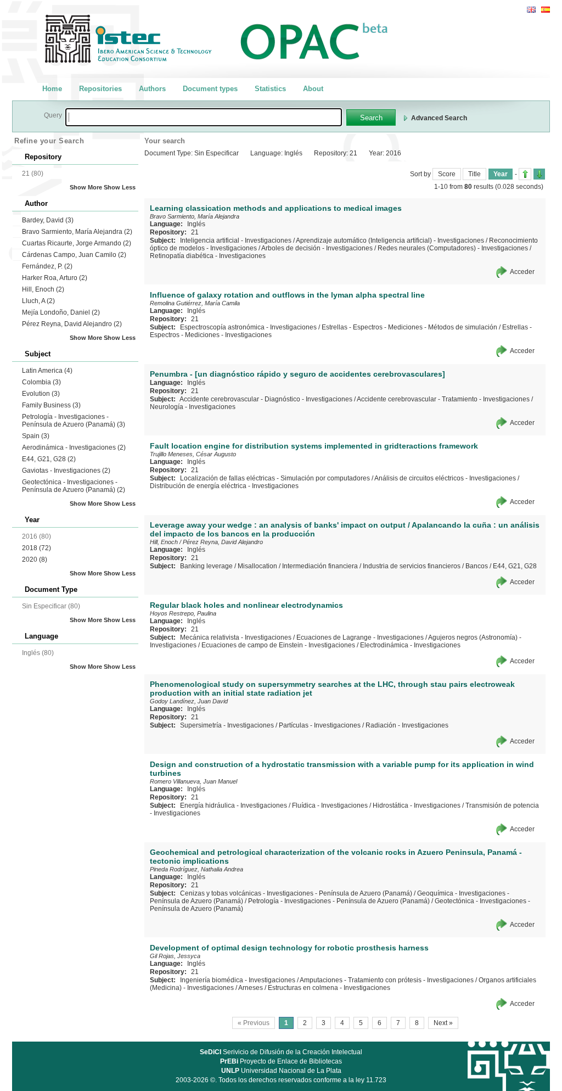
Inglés (196, 224)
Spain (35, 436)
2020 (34, 559)
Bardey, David (48, 220)
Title (474, 174)
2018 (36, 548)
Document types (210, 89)
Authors (152, 89)
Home (52, 89)
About (313, 89)
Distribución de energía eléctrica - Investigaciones (224, 486)
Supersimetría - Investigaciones (227, 725)
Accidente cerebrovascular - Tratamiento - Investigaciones (443, 399)
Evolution (41, 394)
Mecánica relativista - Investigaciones (235, 637)
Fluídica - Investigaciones (330, 805)
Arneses (250, 988)
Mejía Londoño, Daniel (61, 312)
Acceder (522, 272)
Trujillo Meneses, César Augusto (193, 454)
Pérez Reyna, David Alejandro (72, 324)
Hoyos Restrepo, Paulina (183, 613)
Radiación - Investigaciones (407, 725)
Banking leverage (206, 566)
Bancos (476, 566)
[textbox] (203, 117)
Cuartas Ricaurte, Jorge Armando (76, 243)
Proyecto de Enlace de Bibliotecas (281, 1061)
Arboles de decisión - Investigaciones (317, 248)
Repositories (100, 89)
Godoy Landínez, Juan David (189, 701)
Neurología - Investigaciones (192, 407)
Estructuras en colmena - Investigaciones (329, 988)
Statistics (270, 89)
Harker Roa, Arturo (54, 278)
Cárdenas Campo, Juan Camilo (74, 255)
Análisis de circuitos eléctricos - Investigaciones (445, 478)
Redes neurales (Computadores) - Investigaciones (453, 248)
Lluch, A (38, 301)
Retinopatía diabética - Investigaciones (208, 256)
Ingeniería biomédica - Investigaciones (237, 980)
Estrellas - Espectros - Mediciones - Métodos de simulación (409, 327)
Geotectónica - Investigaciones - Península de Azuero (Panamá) (73, 486)
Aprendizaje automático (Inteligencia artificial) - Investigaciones (390, 240)
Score (447, 174)
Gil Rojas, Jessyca (175, 956)
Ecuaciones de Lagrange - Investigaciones (360, 637)
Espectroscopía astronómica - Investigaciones (248, 327)
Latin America (47, 370)
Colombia (41, 382)
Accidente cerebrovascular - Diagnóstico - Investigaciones (265, 399)
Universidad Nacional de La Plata (281, 1071)
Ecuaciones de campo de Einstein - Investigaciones (278, 645)
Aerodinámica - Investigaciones (74, 447)
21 (195, 232)
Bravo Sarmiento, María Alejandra (77, 232)
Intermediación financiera (320, 566)
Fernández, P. (47, 266)
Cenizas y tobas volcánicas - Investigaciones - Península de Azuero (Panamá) (296, 893)
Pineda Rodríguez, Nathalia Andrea (196, 869)
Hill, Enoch (43, 289)
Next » (443, 1023)
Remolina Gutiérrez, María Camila (195, 303)
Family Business (51, 405)
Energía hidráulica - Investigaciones (233, 805)
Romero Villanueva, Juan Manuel (193, 781)
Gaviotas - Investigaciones (66, 470)
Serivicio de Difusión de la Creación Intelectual (281, 1052)
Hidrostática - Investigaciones (416, 805)
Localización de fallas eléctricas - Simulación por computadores (275, 478)
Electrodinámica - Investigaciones (410, 645)
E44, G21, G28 (49, 459)
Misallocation (257, 566)
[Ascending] (525, 174)
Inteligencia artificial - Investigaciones (235, 240)
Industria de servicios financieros (411, 566)
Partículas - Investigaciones (320, 725)
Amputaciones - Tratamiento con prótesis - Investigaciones (387, 980)
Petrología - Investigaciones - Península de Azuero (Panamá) (73, 420)
